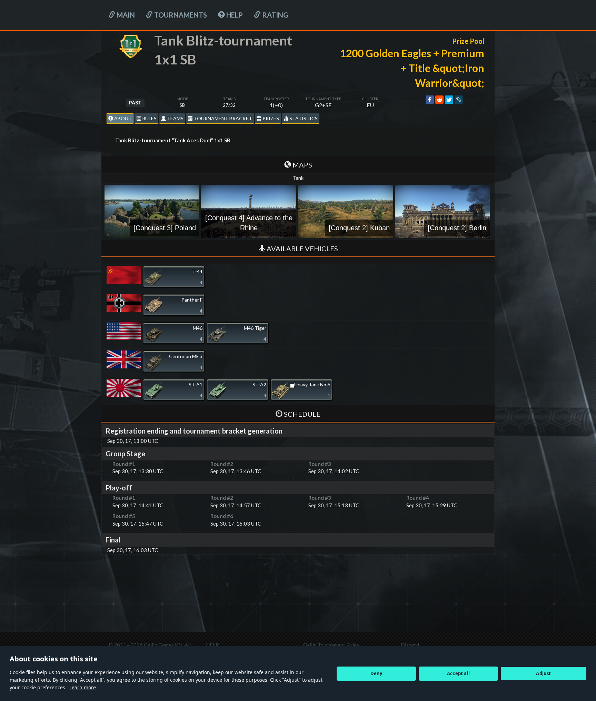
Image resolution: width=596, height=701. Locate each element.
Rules (149, 118)
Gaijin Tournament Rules (331, 645)
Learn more (82, 687)
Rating (274, 15)
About (122, 118)
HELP (234, 15)
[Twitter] (449, 99)
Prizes (270, 118)
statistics (303, 118)
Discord (410, 645)
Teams (174, 118)
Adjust (543, 673)
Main (125, 15)
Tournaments (180, 15)
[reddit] (439, 99)
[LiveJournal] (459, 99)
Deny (376, 673)
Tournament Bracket (222, 118)
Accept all (458, 673)
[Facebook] (430, 99)
